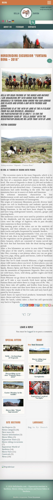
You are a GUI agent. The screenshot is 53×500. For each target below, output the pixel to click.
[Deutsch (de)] (13, 21)
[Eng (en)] (3, 21)
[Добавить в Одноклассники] (41, 305)
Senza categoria (9, 430)
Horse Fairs (7, 452)
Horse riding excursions (12, 442)
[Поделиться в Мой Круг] (35, 305)
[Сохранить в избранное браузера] (49, 305)
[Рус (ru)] (10, 21)
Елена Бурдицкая (34, 497)
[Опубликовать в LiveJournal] (44, 305)
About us (8, 27)
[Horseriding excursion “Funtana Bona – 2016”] (26, 80)
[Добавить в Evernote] (46, 305)
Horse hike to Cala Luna (24, 315)
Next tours (6, 432)
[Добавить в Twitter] (21, 305)
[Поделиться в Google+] (29, 305)
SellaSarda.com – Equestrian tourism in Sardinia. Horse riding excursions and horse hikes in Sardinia (26, 488)
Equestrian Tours (9, 439)
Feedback (20, 27)
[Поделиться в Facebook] (27, 305)
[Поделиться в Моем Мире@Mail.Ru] (38, 305)
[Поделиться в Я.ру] (32, 305)
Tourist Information (10, 434)
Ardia (29, 315)
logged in (31, 331)
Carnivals (6, 454)
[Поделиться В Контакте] (24, 305)
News (4, 456)
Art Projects (7, 427)
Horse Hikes (7, 437)
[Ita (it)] (6, 21)
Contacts (32, 27)
